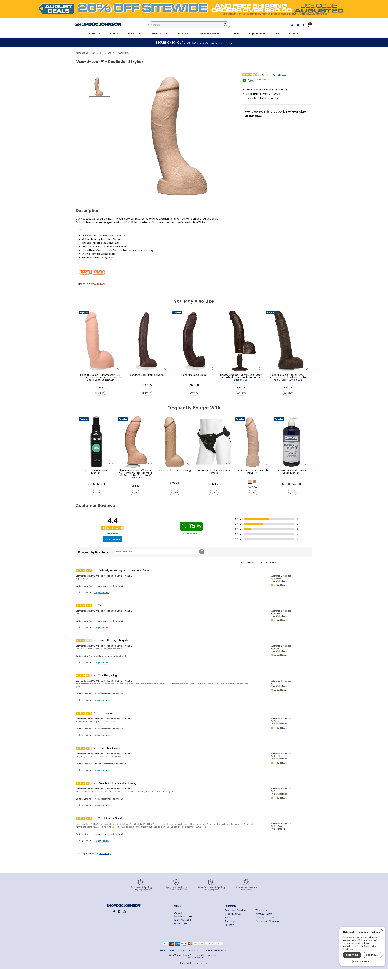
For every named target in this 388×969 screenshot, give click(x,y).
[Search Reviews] (201, 551)
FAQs (227, 917)
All (277, 33)
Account (179, 912)
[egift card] (292, 25)
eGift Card (180, 923)
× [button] (381, 930)
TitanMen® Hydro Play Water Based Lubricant (291, 471)
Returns (229, 925)
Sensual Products (210, 33)
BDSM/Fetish (159, 33)
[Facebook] (109, 911)
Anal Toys (183, 33)
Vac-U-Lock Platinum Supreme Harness (213, 471)
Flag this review (101, 592)
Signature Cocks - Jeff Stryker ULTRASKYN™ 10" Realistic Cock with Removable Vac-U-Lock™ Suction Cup (135, 474)
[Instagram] (119, 911)
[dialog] (362, 946)
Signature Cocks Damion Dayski (147, 374)
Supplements (257, 33)
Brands (293, 33)
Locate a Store (183, 916)
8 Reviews (264, 75)
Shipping (229, 921)
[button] (250, 481)
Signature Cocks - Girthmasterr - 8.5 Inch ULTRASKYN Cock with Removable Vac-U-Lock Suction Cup (100, 377)
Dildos (114, 33)
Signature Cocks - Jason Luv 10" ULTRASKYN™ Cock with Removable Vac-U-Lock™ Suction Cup (288, 377)
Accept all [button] (352, 955)
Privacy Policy (263, 914)
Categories (82, 53)
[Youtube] (124, 911)
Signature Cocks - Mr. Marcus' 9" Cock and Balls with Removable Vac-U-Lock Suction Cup (241, 377)
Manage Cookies (265, 917)
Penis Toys (134, 33)
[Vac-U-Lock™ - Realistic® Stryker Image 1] (182, 135)
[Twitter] (114, 911)
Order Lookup (232, 914)
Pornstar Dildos (123, 53)
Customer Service (235, 910)
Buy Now (100, 393)
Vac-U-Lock (98, 284)
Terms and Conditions (268, 921)
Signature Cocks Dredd (194, 374)
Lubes (235, 33)
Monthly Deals (182, 920)
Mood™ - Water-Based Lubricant (96, 471)
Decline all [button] (372, 955)
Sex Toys (96, 53)
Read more (348, 949)
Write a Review (279, 75)
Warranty (261, 910)
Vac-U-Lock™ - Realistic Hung (174, 470)
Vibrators (94, 33)
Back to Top (105, 853)
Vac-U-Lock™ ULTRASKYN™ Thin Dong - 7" (252, 471)
